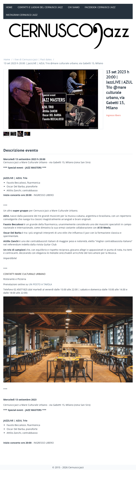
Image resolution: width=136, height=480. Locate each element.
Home (9, 7)
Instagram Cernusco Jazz (21, 15)
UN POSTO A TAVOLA (40, 284)
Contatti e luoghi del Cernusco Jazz (40, 7)
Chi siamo (73, 7)
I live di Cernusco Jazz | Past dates (33, 59)
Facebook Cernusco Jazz (100, 7)
